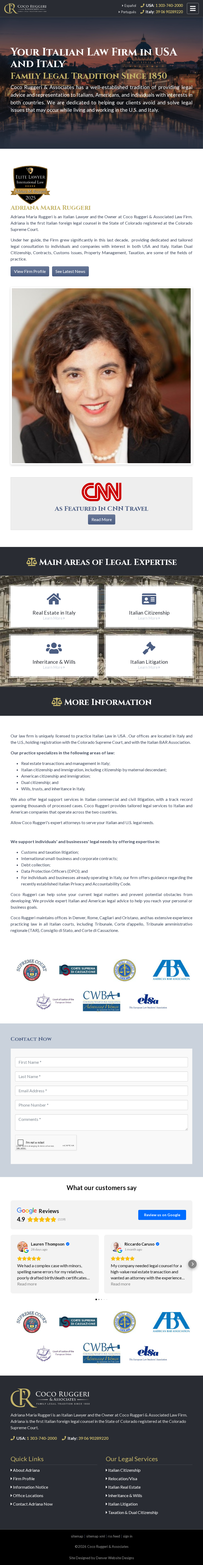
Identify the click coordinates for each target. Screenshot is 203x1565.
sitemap (77, 1536)
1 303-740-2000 (36, 1438)
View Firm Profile (30, 271)
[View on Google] (22, 1246)
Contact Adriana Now (32, 1503)
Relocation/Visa (122, 1478)
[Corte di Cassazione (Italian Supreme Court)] (78, 970)
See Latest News (70, 271)
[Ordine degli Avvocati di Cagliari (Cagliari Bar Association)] (125, 970)
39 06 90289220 (88, 1438)
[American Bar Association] (171, 970)
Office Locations (27, 1495)
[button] (10, 1264)
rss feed (114, 1536)
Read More (101, 519)
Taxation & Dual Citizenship (132, 1512)
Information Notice (30, 1486)
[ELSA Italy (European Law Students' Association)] (148, 1001)
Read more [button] (27, 1283)
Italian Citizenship (124, 1470)
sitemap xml (95, 1536)
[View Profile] (30, 184)
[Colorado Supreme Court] (32, 970)
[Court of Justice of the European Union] (55, 1001)
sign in (127, 1536)
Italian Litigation (122, 1503)
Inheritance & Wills (124, 1495)
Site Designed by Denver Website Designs (101, 1558)
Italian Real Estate (124, 1486)
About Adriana (26, 1470)
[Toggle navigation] (193, 8)
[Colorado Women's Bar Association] (101, 1001)
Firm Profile (23, 1478)
